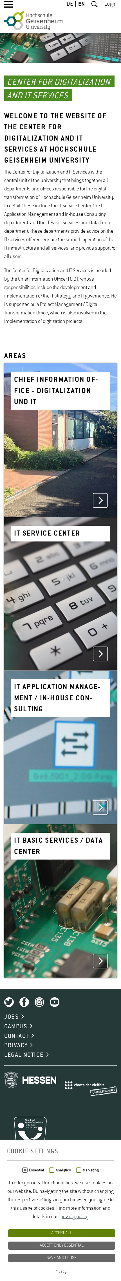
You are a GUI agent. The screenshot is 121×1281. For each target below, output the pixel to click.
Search (94, 4)
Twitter (9, 1002)
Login (110, 4)
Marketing (91, 1170)
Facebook (24, 1002)
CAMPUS (15, 1026)
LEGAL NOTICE (23, 1055)
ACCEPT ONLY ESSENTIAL (62, 1245)
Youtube (54, 1002)
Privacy (61, 1271)
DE (70, 4)
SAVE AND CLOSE (62, 1257)
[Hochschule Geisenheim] (33, 20)
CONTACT (16, 1036)
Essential (36, 1170)
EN (81, 4)
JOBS (11, 1017)
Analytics (63, 1170)
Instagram (39, 1002)
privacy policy (74, 1217)
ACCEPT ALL (61, 1233)
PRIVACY (16, 1045)
